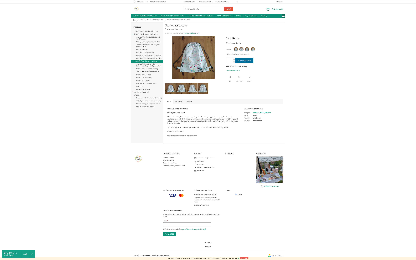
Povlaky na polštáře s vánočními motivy (149, 98)
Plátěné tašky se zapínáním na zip (147, 69)
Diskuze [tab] (189, 101)
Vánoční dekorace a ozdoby (145, 107)
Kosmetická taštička (143, 89)
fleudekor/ (200, 171)
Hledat (228, 9)
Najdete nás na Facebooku (205, 167)
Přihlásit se (169, 234)
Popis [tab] (169, 101)
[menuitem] (145, 16)
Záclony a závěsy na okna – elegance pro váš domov (148, 46)
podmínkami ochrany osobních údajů (194, 229)
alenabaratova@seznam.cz (206, 158)
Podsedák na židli (142, 49)
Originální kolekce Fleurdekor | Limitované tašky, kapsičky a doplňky (148, 65)
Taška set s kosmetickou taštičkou (147, 72)
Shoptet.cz (208, 242)
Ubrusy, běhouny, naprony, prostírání (148, 42)
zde (238, 258)
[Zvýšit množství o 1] (234, 59)
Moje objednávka (205, 2)
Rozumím (244, 258)
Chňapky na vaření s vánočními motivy (148, 101)
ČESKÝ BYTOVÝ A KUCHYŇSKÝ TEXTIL (146, 34)
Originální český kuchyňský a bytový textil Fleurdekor (148, 38)
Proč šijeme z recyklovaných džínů (205, 195)
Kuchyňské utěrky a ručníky (145, 52)
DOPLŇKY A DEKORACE (141, 92)
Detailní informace (232, 71)
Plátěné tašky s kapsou (144, 75)
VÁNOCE (136, 95)
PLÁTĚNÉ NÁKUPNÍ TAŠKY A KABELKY (145, 61)
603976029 (200, 161)
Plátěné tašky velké (142, 80)
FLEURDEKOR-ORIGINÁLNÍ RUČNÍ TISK (146, 31)
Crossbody (140, 86)
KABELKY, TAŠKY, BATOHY (262, 113)
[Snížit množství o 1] (234, 62)
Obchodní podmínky (221, 2)
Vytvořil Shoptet (277, 255)
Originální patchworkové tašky (146, 83)
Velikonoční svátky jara (201, 205)
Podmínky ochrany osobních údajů (174, 166)
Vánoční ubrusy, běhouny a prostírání (148, 104)
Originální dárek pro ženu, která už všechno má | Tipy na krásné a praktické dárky (207, 200)
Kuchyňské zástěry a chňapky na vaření (149, 58)
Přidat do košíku (245, 60)
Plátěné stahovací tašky (144, 78)
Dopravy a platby (189, 2)
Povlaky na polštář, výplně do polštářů (148, 55)
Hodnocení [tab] (178, 101)
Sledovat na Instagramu (271, 186)
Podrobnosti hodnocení (191, 33)
